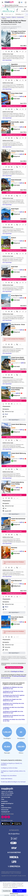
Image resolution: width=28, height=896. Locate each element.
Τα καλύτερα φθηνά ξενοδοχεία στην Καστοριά (13, 781)
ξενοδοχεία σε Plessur (17, 671)
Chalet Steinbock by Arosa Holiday (17, 388)
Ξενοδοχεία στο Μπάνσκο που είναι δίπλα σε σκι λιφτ (13, 688)
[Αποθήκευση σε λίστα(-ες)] (9, 31)
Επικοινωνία (4, 809)
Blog (2, 805)
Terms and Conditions (20, 895)
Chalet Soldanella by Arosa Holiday (17, 483)
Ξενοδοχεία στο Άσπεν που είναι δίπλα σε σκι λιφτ (14, 720)
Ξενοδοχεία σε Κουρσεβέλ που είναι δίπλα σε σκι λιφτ (13, 712)
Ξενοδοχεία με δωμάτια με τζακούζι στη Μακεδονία (11, 764)
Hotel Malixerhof (16, 580)
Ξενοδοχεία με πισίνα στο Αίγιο (9, 768)
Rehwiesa (14, 547)
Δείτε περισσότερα (13, 419)
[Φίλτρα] (2, 14)
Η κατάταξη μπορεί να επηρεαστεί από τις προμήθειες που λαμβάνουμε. (11, 27)
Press (2, 799)
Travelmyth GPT (5, 811)
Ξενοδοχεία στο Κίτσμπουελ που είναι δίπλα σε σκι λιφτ (13, 716)
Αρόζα (20, 36)
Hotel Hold (14, 266)
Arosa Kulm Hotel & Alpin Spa (17, 618)
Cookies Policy (6, 895)
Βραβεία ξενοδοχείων (7, 803)
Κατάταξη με (19, 14)
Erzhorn (13, 238)
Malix (20, 583)
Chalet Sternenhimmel (18, 519)
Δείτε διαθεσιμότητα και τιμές (14, 48)
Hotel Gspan (15, 209)
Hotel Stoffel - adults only (17, 123)
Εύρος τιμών (8, 14)
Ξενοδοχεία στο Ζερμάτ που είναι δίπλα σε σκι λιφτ (12, 700)
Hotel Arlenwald (16, 180)
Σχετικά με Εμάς (5, 797)
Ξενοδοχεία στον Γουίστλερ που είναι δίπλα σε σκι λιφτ (13, 704)
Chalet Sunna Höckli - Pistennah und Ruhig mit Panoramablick (17, 358)
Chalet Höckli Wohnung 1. (18, 425)
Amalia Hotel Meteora (6, 778)
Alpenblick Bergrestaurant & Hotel (18, 65)
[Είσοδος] (25, 2)
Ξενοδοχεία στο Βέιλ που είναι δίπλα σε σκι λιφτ (13, 708)
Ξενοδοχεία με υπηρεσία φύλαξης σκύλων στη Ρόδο (13, 771)
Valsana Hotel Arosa (17, 151)
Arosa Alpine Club (16, 295)
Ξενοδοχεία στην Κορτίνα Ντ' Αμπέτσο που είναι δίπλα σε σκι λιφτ (13, 696)
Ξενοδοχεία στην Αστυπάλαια (8, 775)
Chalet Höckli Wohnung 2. (18, 454)
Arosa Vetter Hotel (16, 93)
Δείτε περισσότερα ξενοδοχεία (14, 667)
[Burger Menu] (2, 2)
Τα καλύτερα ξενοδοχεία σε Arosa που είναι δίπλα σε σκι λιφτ (13, 676)
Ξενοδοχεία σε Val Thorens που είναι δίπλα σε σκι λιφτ (13, 692)
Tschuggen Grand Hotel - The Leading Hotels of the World (18, 32)
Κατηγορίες (4, 801)
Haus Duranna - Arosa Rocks (18, 325)
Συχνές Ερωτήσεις (6, 807)
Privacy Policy (13, 895)
